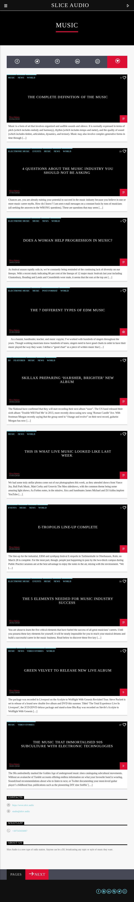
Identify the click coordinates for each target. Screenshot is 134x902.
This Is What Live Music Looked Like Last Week (68, 453)
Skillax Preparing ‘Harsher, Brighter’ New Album (68, 380)
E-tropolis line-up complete (68, 527)
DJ (9, 360)
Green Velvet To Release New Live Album (68, 670)
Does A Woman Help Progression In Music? (67, 240)
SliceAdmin (14, 117)
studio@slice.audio (21, 811)
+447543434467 (19, 831)
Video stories (35, 651)
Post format (50, 290)
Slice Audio (70, 5)
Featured (19, 360)
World (31, 77)
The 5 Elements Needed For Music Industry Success (67, 601)
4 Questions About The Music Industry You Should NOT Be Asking (67, 171)
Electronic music (19, 151)
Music (11, 77)
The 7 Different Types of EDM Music (67, 310)
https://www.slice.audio (23, 805)
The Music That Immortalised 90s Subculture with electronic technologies (67, 744)
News (21, 77)
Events (37, 151)
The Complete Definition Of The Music (68, 97)
